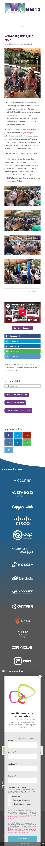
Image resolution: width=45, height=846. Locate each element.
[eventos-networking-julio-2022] (22, 231)
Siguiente (35, 291)
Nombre (12, 752)
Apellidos (12, 764)
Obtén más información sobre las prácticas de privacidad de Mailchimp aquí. (22, 830)
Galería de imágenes (22, 328)
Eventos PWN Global (15, 402)
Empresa (12, 776)
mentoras (26, 129)
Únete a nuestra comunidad (18, 410)
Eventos (16, 44)
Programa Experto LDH (29, 133)
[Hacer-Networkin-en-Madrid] (22, 255)
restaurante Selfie (22, 115)
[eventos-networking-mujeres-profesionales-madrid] (22, 206)
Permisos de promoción (17, 787)
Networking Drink (26, 44)
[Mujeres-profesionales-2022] (22, 284)
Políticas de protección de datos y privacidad (20, 817)
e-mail (11, 740)
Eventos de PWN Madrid (16, 394)
